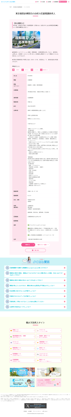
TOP (38, 1)
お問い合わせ (44, 411)
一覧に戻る (36, 250)
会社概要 (30, 411)
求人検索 (43, 1)
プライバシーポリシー (37, 411)
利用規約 (25, 411)
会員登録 (49, 1)
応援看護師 (56, 1)
